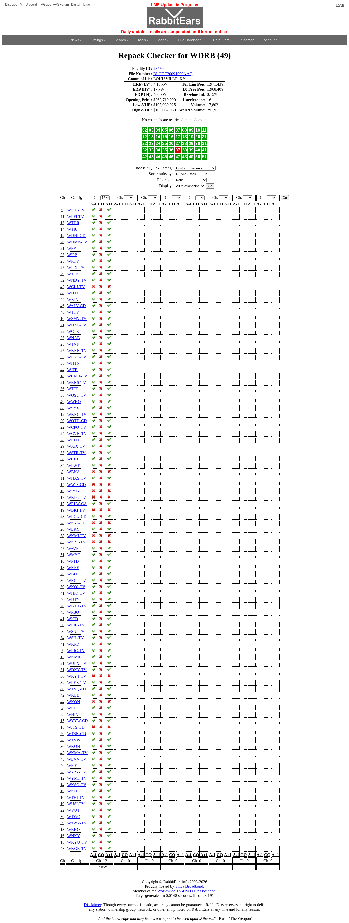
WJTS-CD (76, 727)
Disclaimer (92, 905)
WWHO (74, 401)
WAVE (73, 548)
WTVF (73, 344)
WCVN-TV (77, 433)
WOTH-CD (77, 421)
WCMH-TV (77, 376)
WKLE (73, 695)
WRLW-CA (77, 504)
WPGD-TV (76, 357)
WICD (72, 619)
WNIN (72, 714)
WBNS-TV (76, 382)
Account (270, 40)
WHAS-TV (76, 478)
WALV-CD (76, 306)
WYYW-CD (77, 721)
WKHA (73, 791)
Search (120, 40)
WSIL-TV (75, 638)
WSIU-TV (76, 631)
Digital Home (80, 4)
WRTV (73, 261)
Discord (31, 4)
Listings (97, 40)
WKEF (73, 567)
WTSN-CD (76, 733)
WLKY (73, 529)
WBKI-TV (76, 510)
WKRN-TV (77, 350)
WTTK (73, 274)
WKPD (73, 644)
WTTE (73, 389)
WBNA (73, 472)
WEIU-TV (76, 625)
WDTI (72, 293)
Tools (141, 40)
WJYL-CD (76, 491)
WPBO (73, 612)
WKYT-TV (76, 676)
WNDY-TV (77, 280)
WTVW (73, 740)
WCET (73, 459)
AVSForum (61, 4)
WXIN (72, 299)
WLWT (73, 465)
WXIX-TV (76, 446)
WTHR (73, 223)
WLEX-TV (76, 682)
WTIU (72, 229)
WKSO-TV (76, 785)
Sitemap (247, 40)
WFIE (72, 765)
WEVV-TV (76, 759)
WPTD (73, 561)
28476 (158, 68)
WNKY (73, 836)
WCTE (73, 331)
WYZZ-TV (76, 772)
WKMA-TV (77, 753)
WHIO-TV (76, 593)
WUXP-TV (76, 325)
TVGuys (45, 4)
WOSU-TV (76, 395)
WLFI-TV (75, 216)
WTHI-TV (76, 797)
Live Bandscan (190, 40)
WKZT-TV (76, 542)
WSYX (73, 408)
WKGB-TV (77, 848)
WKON (73, 702)
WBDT (73, 574)
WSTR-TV (76, 453)
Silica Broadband (189, 886)
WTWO (73, 816)
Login (340, 5)
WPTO (73, 440)
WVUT (73, 810)
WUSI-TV (76, 804)
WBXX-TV (77, 606)
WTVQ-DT (77, 689)
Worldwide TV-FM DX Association (186, 891)
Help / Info (221, 40)
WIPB (72, 255)
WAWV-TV (77, 823)
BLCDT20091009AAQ (173, 74)
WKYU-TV (77, 842)
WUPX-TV (76, 663)
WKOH (73, 746)
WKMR (73, 657)
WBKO (73, 829)
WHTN (73, 363)
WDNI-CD (76, 235)
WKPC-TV (76, 497)
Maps (161, 40)
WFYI (72, 248)
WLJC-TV (76, 650)
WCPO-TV (76, 427)
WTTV (73, 312)
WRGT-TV (76, 580)
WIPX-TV (76, 267)
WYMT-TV (77, 778)
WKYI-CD (76, 523)
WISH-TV (76, 210)
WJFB (72, 370)
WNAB (73, 338)
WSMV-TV (77, 318)
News (74, 40)
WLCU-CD (77, 516)
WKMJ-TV (76, 536)
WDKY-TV (77, 670)
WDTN (73, 599)
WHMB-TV (77, 242)
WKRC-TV (77, 414)
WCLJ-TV (76, 287)
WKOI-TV (76, 587)
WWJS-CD (76, 484)
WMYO (74, 555)
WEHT (73, 708)
